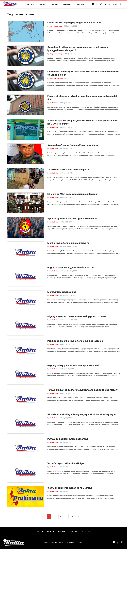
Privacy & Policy (57, 542)
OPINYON (80, 4)
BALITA (29, 4)
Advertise (70, 542)
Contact (80, 542)
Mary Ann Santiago (56, 54)
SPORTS (55, 4)
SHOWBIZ (42, 4)
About (46, 542)
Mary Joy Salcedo (56, 26)
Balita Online (54, 103)
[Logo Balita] (10, 4)
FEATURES (67, 4)
